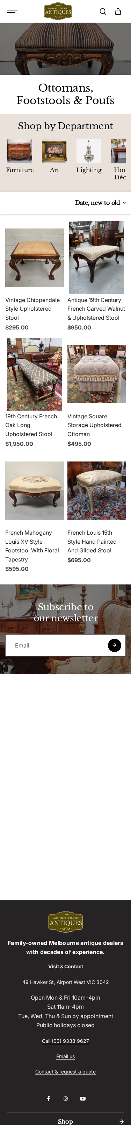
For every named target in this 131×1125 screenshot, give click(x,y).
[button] (118, 11)
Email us (65, 1056)
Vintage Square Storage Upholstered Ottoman (94, 425)
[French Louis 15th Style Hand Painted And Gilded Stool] (96, 490)
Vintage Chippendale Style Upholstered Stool (32, 308)
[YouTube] (82, 1098)
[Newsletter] (114, 645)
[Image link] (65, 922)
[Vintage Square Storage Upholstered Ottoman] (96, 374)
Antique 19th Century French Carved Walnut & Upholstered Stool (96, 308)
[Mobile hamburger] (13, 11)
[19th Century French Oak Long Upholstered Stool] (34, 374)
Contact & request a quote (65, 1071)
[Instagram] (65, 1098)
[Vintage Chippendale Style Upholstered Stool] (34, 257)
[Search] (102, 11)
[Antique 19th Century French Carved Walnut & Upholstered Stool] (96, 257)
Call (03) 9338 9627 (65, 1041)
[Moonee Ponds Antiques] (58, 11)
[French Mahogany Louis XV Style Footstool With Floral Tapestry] (34, 490)
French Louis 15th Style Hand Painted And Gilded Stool (92, 541)
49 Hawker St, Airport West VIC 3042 (65, 982)
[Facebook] (48, 1098)
